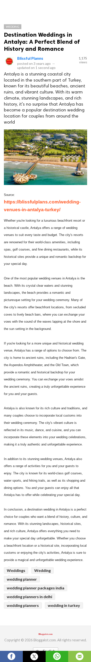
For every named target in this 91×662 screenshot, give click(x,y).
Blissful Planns (30, 58)
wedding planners (23, 605)
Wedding (12, 26)
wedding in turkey (64, 605)
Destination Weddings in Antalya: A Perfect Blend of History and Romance (42, 41)
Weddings (16, 570)
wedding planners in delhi (29, 596)
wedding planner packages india (35, 588)
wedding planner (22, 579)
